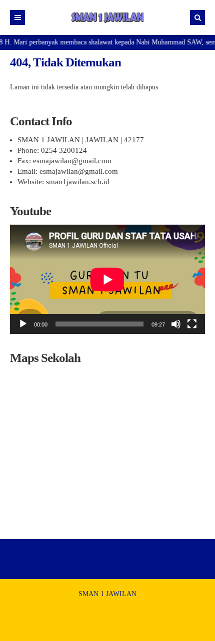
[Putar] (23, 324)
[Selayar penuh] (192, 324)
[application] (107, 279)
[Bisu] (176, 324)
